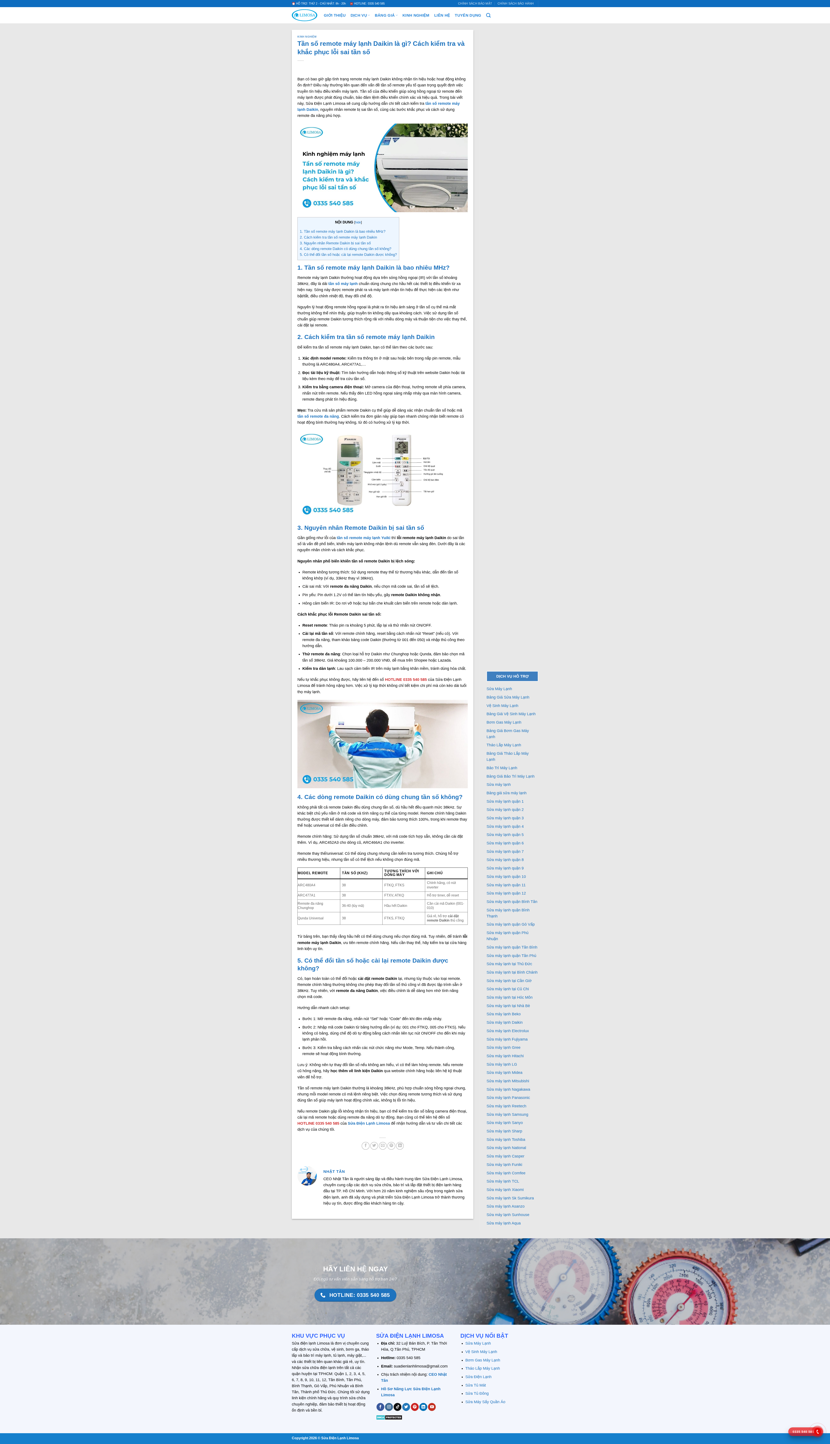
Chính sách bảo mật (475, 3)
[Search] (488, 15)
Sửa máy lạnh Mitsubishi (508, 1081)
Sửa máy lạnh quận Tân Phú (511, 956)
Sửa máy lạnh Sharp (504, 1131)
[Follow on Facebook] (380, 1407)
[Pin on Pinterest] (391, 1146)
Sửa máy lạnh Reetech (506, 1106)
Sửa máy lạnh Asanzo (506, 1206)
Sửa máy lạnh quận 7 (505, 851)
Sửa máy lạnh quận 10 (506, 876)
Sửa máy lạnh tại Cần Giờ (509, 981)
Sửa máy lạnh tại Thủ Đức (509, 964)
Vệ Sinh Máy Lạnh (503, 706)
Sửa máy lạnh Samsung (507, 1114)
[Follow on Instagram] (389, 1407)
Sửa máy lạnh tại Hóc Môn (510, 997)
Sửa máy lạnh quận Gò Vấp (511, 924)
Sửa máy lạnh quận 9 (505, 868)
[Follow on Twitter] (406, 1407)
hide (358, 222)
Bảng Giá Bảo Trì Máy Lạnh (511, 776)
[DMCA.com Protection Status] (389, 1417)
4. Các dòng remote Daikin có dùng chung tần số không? (345, 249)
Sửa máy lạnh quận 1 (505, 801)
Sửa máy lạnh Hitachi (505, 1056)
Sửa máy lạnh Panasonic (508, 1097)
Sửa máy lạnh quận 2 (505, 809)
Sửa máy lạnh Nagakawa (508, 1089)
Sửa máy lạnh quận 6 (505, 843)
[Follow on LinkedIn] (423, 1407)
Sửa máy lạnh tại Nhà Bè (508, 1006)
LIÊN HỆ (442, 15)
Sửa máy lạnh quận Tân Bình (512, 947)
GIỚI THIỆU (335, 15)
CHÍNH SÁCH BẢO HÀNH (516, 3)
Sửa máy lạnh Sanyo (505, 1123)
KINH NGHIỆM (415, 15)
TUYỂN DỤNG (468, 15)
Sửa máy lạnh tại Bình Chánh (512, 972)
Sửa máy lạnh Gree (503, 1047)
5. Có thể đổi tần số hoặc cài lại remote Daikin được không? (348, 255)
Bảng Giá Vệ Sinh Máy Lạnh (512, 714)
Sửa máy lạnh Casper (505, 1156)
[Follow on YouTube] (432, 1407)
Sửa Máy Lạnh (499, 689)
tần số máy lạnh (343, 284)
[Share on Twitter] (374, 1146)
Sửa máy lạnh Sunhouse (508, 1215)
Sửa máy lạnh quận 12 (506, 893)
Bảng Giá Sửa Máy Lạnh (508, 697)
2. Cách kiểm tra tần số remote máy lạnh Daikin (338, 237)
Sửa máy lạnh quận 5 (505, 835)
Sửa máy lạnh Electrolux (508, 1031)
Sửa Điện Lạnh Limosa (369, 1123)
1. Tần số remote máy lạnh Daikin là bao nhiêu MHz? (342, 231)
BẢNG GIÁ (385, 15)
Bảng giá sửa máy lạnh (507, 793)
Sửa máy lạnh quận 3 (505, 818)
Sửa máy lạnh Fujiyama (507, 1039)
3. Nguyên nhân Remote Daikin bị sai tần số (335, 243)
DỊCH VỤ (359, 15)
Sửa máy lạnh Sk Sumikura (510, 1198)
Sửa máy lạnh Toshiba (506, 1139)
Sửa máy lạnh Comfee (506, 1173)
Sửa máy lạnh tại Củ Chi (508, 989)
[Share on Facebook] (365, 1146)
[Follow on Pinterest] (415, 1407)
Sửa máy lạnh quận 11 (506, 885)
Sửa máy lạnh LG (502, 1064)
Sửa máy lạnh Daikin (505, 1022)
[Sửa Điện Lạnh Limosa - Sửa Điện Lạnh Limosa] (304, 15)
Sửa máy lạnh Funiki (504, 1164)
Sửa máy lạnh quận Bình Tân (512, 902)
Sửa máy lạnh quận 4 (505, 826)
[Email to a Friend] (383, 1146)
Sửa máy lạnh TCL (503, 1181)
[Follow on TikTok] (397, 1407)
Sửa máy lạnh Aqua (504, 1223)
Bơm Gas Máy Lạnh (504, 722)
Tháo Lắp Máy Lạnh (504, 745)
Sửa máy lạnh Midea (504, 1072)
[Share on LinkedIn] (400, 1146)
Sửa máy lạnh (499, 784)
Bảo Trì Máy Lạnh (502, 768)
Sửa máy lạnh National (506, 1148)
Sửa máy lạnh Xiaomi (505, 1190)
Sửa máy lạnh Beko (504, 1014)
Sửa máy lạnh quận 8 (505, 860)
